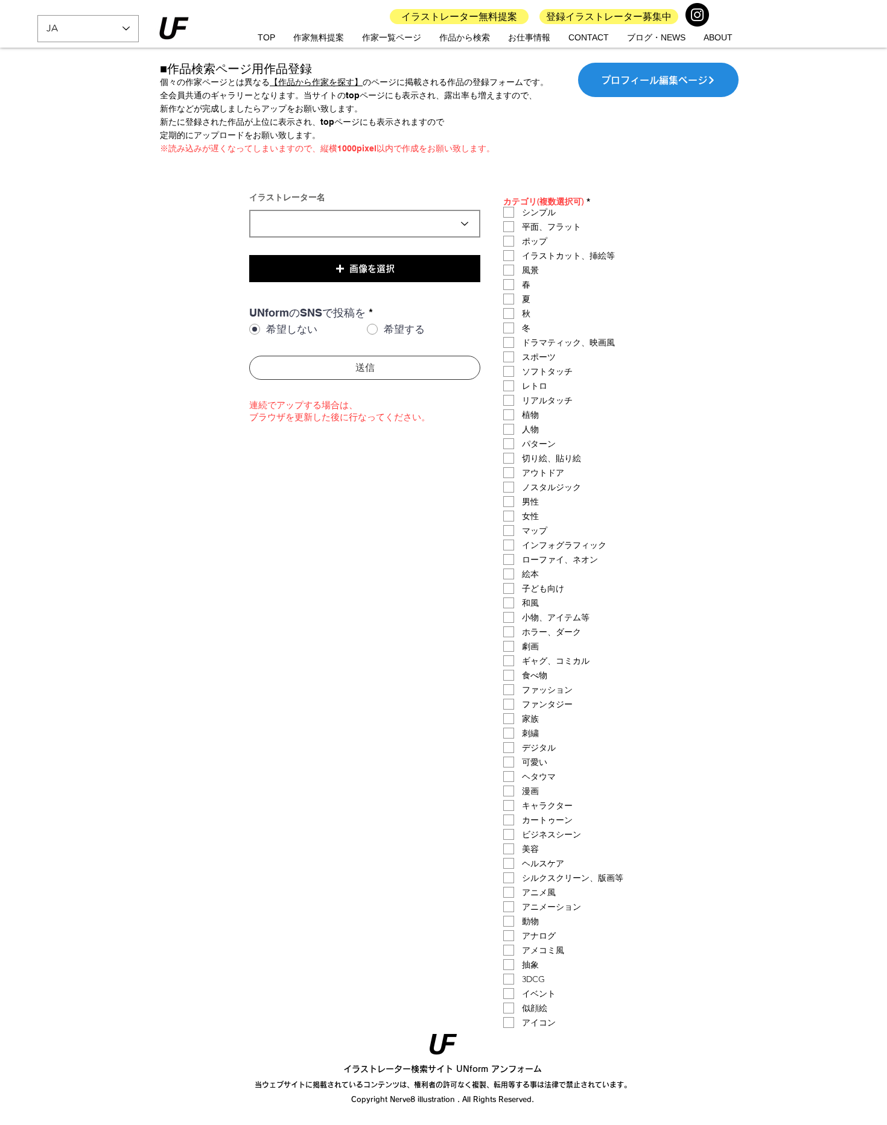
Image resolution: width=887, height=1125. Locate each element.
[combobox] (364, 224)
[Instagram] (697, 15)
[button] (364, 268)
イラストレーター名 (287, 197)
